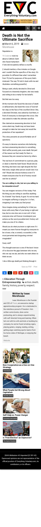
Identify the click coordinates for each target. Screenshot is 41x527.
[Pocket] (31, 272)
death (35, 282)
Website (6, 340)
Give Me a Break (8, 395)
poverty (22, 285)
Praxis (14, 303)
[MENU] (39, 28)
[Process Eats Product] (34, 28)
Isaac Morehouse (21, 294)
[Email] (36, 272)
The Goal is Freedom (9, 441)
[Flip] (20, 272)
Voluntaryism (7, 370)
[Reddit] (15, 272)
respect (30, 285)
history (13, 285)
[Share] (5, 272)
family (5, 285)
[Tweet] (10, 272)
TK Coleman (7, 56)
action (28, 282)
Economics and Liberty (10, 418)
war (4, 288)
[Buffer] (26, 272)
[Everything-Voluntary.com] (3, 28)
